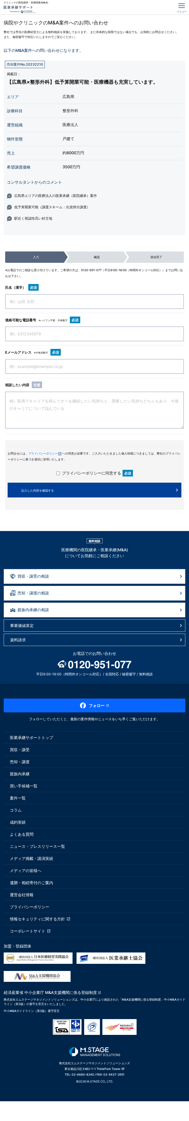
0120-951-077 (91, 270)
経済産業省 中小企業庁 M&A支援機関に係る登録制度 (50, 992)
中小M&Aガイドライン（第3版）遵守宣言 (32, 1011)
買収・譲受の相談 (33, 576)
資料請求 (18, 639)
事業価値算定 (22, 625)
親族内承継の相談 (33, 609)
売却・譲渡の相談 (33, 592)
